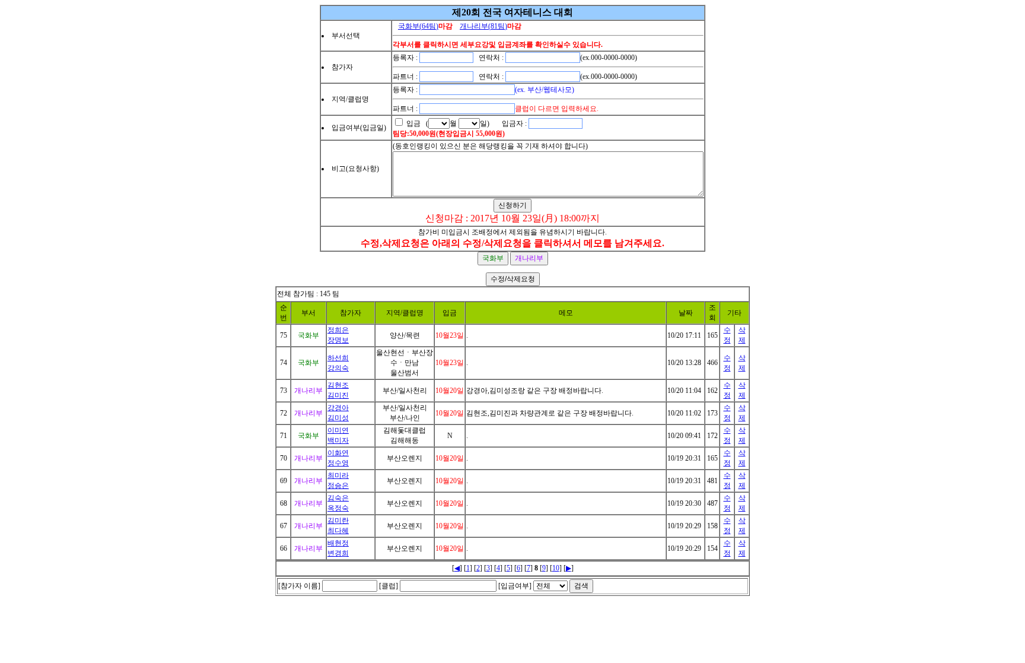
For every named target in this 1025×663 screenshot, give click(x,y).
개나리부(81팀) (483, 26)
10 (555, 568)
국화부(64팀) (418, 26)
